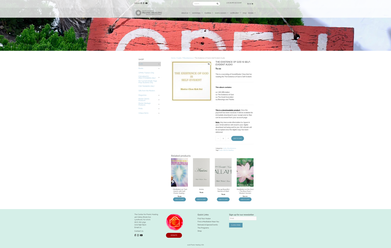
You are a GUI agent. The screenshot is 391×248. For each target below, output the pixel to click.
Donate (250, 13)
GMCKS (225, 150)
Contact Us (138, 231)
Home (173, 58)
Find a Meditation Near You (208, 222)
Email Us (137, 227)
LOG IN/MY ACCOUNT (234, 3)
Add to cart (237, 138)
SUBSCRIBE (236, 225)
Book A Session (220, 13)
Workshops (196, 13)
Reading (230, 150)
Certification (234, 13)
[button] (209, 64)
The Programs (203, 228)
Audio (179, 58)
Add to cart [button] (179, 199)
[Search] (217, 3)
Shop (245, 13)
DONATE (174, 235)
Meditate (207, 13)
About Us (184, 13)
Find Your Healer (204, 219)
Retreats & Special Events (208, 225)
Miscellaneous (188, 58)
